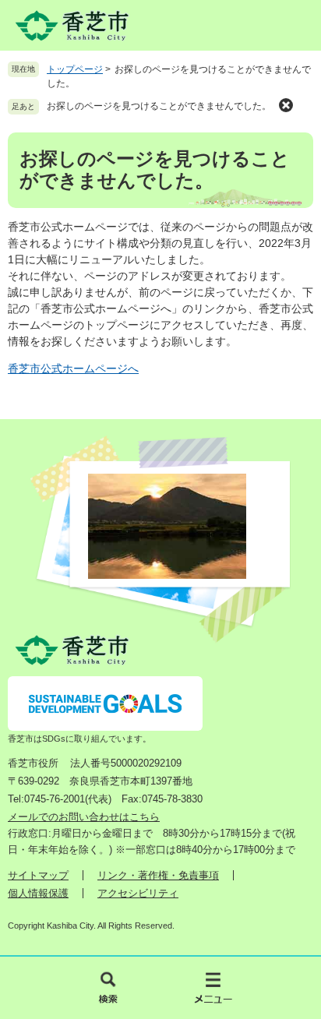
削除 (286, 105)
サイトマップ (38, 875)
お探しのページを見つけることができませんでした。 (159, 105)
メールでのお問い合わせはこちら (84, 817)
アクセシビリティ (137, 893)
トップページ (75, 69)
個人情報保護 (38, 893)
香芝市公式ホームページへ (73, 368)
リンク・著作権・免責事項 (158, 875)
